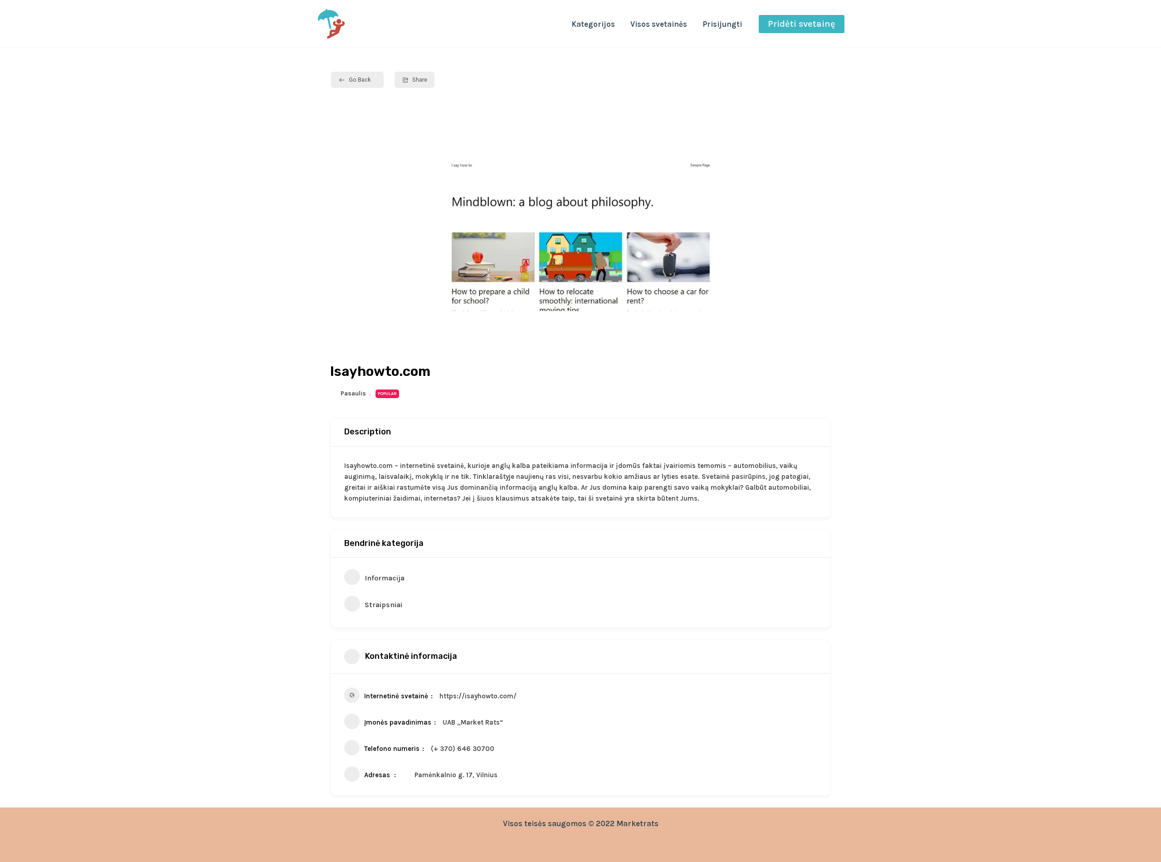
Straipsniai (383, 604)
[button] (801, 24)
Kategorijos (593, 24)
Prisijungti (722, 24)
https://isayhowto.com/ (478, 696)
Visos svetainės (658, 24)
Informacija (385, 578)
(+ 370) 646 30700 (462, 749)
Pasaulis (353, 393)
